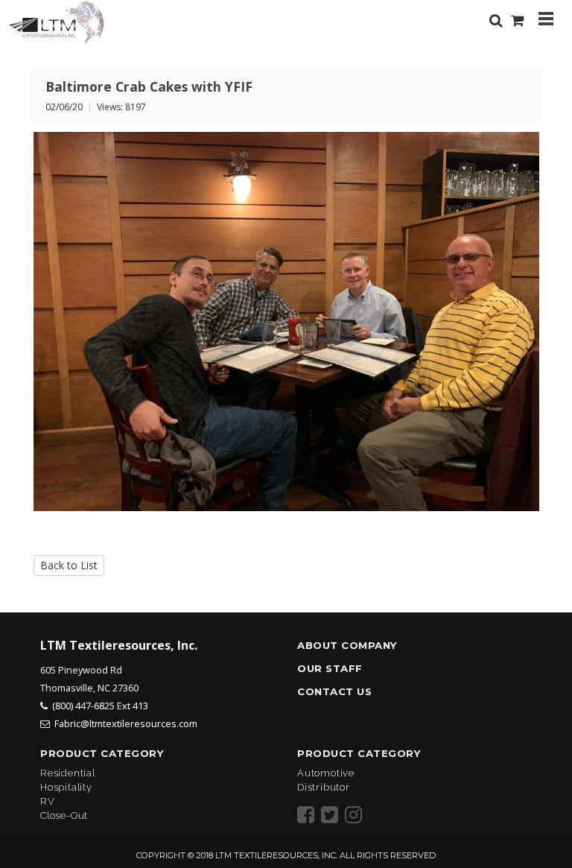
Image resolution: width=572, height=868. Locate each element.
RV (47, 801)
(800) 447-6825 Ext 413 (100, 705)
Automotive (326, 773)
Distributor (323, 787)
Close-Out (64, 815)
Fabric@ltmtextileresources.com (125, 723)
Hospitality (66, 787)
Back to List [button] (69, 565)
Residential (67, 773)
